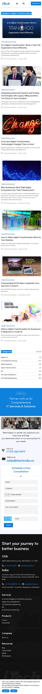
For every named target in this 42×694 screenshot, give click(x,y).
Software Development (8, 375)
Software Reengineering (9, 378)
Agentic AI (4, 357)
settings (16, 687)
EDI (2, 371)
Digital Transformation (8, 368)
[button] (23, 3)
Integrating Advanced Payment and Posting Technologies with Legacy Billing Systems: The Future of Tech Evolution (20, 96)
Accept (6, 691)
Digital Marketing (6, 364)
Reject (13, 691)
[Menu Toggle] (17, 4)
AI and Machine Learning (9, 361)
